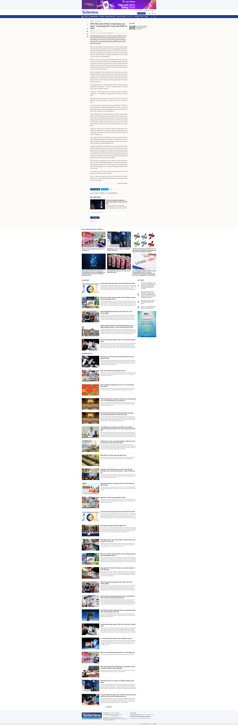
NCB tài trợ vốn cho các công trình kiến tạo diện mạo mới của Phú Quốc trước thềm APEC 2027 (117, 442)
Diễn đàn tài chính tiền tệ (110, 16)
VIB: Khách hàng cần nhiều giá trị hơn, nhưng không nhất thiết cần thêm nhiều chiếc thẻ (117, 611)
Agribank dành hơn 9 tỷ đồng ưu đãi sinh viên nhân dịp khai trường (117, 484)
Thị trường (101, 16)
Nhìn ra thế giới (130, 16)
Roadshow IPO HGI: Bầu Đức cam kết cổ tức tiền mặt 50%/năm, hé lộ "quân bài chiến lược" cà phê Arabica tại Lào (117, 471)
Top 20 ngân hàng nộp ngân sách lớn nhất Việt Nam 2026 (117, 283)
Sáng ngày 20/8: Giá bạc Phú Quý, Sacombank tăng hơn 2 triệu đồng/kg (117, 568)
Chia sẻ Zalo (105, 189)
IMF (106, 193)
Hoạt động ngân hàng (93, 16)
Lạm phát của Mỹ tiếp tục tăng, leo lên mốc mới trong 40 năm (142, 27)
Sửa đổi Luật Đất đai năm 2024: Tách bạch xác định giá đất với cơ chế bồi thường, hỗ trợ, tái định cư (118, 399)
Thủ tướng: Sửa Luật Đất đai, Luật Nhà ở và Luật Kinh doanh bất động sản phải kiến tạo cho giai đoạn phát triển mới (117, 428)
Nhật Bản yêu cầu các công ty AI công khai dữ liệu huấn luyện (118, 249)
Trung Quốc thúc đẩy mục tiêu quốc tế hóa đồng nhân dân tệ (118, 271)
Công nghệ (137, 16)
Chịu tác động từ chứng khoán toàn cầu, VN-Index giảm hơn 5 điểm (117, 385)
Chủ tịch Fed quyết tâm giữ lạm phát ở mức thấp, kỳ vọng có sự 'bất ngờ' (116, 201)
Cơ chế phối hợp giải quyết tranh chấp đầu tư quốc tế (116, 638)
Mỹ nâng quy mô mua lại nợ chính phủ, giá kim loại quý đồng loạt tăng (117, 357)
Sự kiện (86, 16)
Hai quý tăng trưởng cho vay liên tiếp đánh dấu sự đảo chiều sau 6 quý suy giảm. (117, 654)
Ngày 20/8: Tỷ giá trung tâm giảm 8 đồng (112, 370)
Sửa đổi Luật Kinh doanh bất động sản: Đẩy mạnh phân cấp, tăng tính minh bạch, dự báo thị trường (117, 413)
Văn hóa (146, 16)
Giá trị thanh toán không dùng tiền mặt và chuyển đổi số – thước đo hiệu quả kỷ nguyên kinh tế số (117, 597)
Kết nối (141, 16)
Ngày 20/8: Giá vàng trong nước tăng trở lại (113, 455)
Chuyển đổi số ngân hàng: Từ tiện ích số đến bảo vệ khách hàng (117, 340)
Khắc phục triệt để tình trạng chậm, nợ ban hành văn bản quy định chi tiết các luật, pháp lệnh (117, 667)
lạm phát (96, 193)
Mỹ (92, 193)
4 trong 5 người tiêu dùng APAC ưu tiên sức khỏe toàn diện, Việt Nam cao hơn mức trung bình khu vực (118, 695)
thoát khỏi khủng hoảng (113, 193)
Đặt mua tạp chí (141, 13)
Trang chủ (92, 21)
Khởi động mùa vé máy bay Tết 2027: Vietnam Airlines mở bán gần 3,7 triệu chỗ (117, 540)
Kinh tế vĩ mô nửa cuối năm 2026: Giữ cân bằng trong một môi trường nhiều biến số (117, 298)
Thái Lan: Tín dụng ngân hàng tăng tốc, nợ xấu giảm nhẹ (93, 249)
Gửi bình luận (94, 217)
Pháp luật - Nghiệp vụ (121, 16)
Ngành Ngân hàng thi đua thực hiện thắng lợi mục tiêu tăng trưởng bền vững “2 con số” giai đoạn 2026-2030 (116, 326)
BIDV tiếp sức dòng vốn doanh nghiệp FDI (113, 525)
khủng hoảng (102, 193)
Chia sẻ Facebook (95, 189)
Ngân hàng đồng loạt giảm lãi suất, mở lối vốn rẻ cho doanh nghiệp (116, 312)
